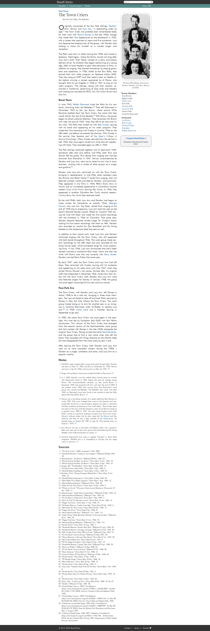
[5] (88, 177)
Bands (87, 6)
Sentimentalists (109, 332)
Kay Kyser (126, 128)
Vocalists (62, 6)
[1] (64, 31)
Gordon (112, 26)
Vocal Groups (75, 6)
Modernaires (108, 418)
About (136, 628)
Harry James (110, 254)
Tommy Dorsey (128, 125)
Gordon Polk (127, 106)
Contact (127, 628)
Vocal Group (63, 11)
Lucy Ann (87, 29)
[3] (94, 115)
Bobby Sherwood (129, 130)
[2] (94, 107)
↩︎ (109, 369)
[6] (64, 309)
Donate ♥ (147, 628)
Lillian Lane (126, 101)
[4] (72, 167)
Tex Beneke (105, 416)
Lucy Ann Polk (127, 109)
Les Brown (126, 120)
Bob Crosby (127, 123)
